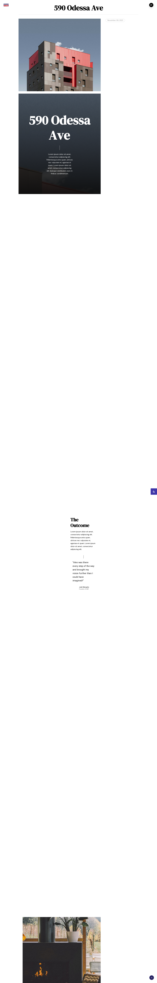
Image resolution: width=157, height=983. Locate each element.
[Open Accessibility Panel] (154, 491)
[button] (151, 5)
